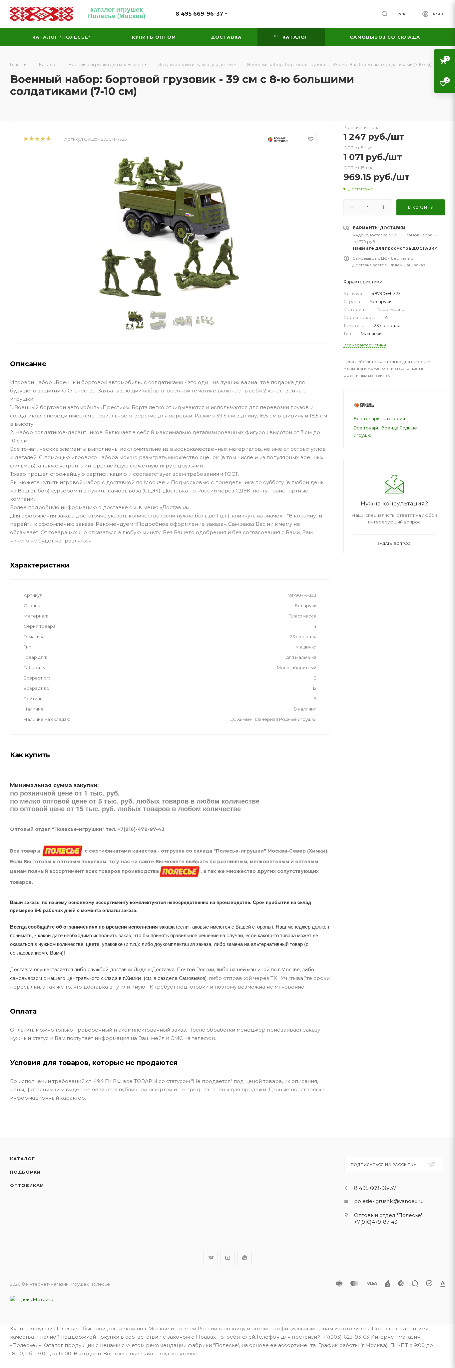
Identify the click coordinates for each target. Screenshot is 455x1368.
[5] (48, 139)
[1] (25, 139)
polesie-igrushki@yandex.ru (389, 1201)
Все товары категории (379, 418)
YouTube (228, 1258)
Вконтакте (211, 1258)
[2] (31, 139)
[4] (42, 139)
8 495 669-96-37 (199, 14)
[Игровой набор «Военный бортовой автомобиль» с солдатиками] (170, 228)
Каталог (22, 1158)
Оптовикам (27, 1185)
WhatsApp (244, 1258)
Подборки (25, 1172)
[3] (37, 139)
